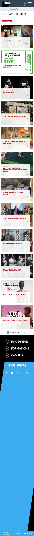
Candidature (28, 533)
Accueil (4, 9)
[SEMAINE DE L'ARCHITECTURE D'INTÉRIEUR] (15, 69)
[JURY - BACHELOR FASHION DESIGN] (15, 221)
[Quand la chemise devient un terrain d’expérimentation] (15, 95)
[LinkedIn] (22, 373)
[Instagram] (17, 373)
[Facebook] (7, 373)
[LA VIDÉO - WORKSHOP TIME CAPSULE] (15, 322)
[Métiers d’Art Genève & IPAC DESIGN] (15, 297)
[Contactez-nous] (27, 373)
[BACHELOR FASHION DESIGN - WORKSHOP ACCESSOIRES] (15, 273)
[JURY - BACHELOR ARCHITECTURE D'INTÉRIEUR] (15, 146)
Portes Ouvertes (6, 533)
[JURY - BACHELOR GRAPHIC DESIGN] (15, 119)
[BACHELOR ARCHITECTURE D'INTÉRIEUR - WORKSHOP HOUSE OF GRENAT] (15, 174)
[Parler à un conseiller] (25, 4)
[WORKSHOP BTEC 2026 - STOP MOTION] (15, 197)
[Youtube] (12, 373)
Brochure (17, 533)
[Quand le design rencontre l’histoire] (15, 43)
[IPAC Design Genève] (6, 4)
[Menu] (29, 4)
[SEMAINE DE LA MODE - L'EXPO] (15, 246)
